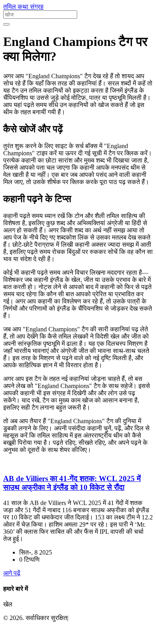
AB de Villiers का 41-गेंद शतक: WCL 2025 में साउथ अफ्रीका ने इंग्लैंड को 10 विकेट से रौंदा (72, 482)
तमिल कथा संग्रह (23, 6)
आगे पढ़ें (11, 573)
